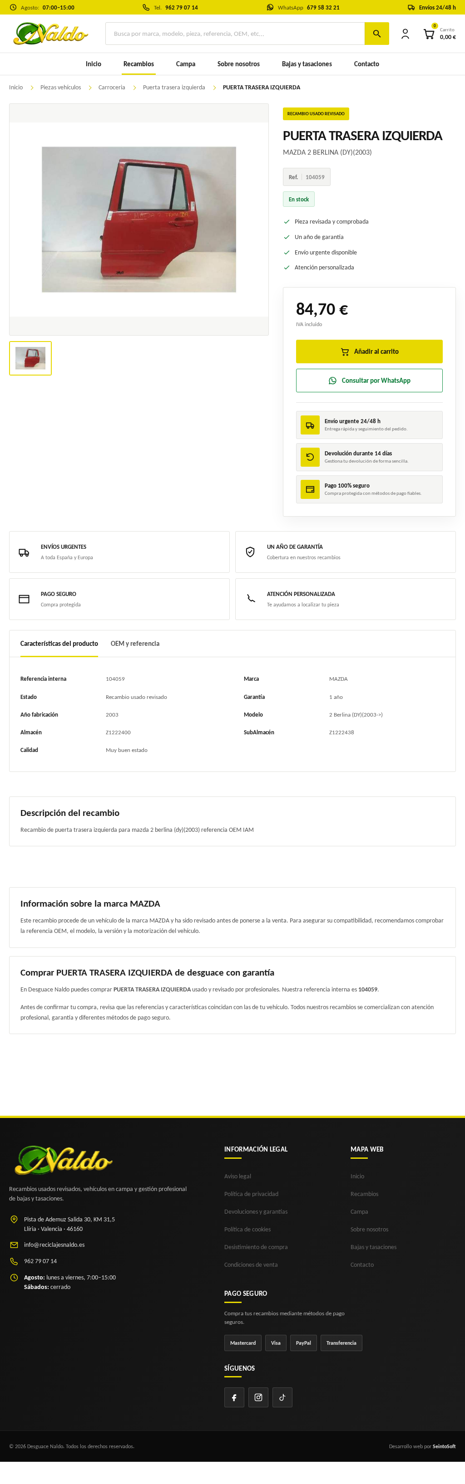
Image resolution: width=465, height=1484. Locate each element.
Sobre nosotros (239, 64)
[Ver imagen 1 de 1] (30, 358)
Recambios (364, 1194)
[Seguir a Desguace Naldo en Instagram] (258, 1397)
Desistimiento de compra (256, 1247)
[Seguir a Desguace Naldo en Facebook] (234, 1397)
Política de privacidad (251, 1194)
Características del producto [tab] (59, 643)
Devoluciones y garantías (255, 1212)
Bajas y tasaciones (307, 64)
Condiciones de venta (251, 1265)
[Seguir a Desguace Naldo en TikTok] (282, 1397)
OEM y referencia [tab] (135, 643)
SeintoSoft (444, 1446)
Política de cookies (247, 1229)
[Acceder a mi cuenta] (405, 33)
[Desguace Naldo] (50, 33)
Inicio (93, 64)
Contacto (366, 64)
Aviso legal (237, 1176)
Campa (185, 64)
